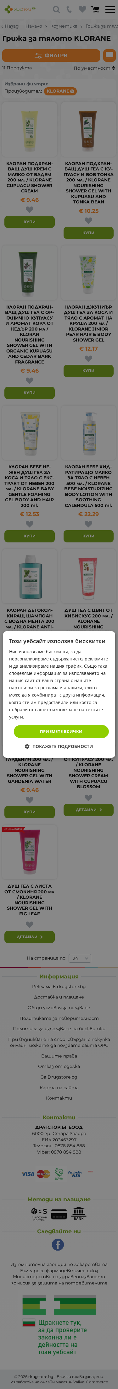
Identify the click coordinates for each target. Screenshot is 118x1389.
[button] (59, 746)
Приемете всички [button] (61, 731)
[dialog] (59, 694)
